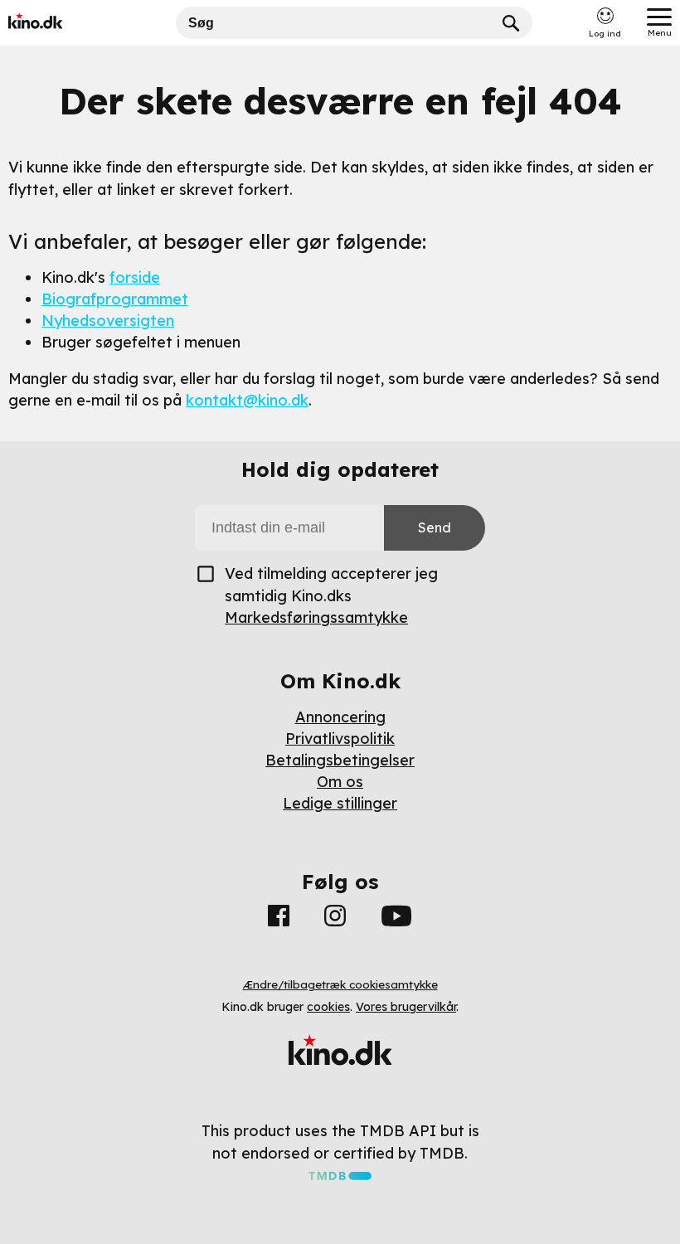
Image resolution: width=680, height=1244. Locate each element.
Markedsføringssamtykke (316, 617)
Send (434, 527)
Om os (340, 781)
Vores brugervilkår (406, 1006)
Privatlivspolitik (340, 738)
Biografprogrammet (114, 299)
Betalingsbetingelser (340, 760)
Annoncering (340, 716)
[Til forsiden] (59, 22)
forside (134, 277)
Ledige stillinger (340, 803)
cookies (328, 1006)
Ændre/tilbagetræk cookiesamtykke (340, 984)
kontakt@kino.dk (247, 400)
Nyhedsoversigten (107, 320)
